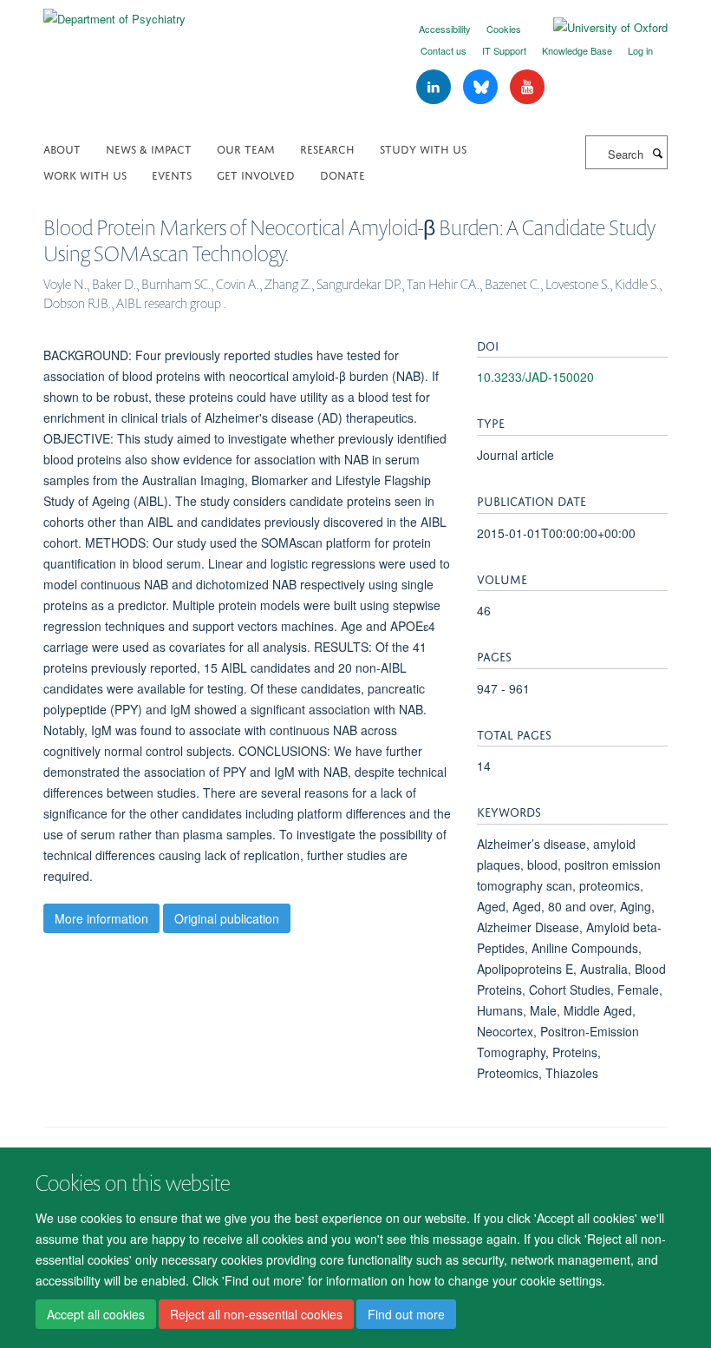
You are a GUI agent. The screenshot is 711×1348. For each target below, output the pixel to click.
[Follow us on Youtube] (527, 87)
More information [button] (101, 918)
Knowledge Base (577, 50)
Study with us (423, 148)
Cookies (503, 29)
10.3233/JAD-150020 (535, 376)
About (62, 148)
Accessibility (445, 29)
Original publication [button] (226, 918)
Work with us (85, 174)
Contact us (443, 50)
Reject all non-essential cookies (256, 1314)
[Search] (657, 152)
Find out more (406, 1314)
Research (327, 148)
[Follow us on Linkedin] (435, 87)
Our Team (246, 148)
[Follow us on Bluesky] (482, 87)
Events (172, 174)
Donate (342, 174)
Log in (640, 50)
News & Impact (149, 148)
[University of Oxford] (597, 27)
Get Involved (256, 174)
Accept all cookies (96, 1314)
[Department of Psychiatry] (114, 12)
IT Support (504, 50)
